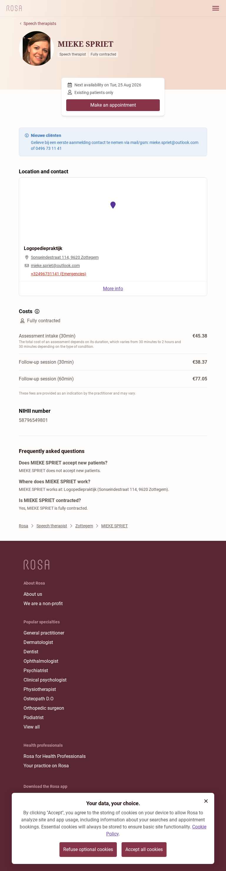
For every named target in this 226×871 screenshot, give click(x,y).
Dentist (31, 651)
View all (32, 727)
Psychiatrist (36, 670)
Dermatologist (38, 642)
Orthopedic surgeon (44, 708)
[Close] (206, 801)
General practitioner (44, 633)
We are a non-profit (43, 603)
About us (33, 594)
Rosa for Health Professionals (55, 756)
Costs (25, 311)
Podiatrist (34, 717)
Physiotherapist (40, 689)
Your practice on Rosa (46, 765)
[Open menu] (215, 8)
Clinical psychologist (45, 680)
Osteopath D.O (39, 699)
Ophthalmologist (41, 661)
